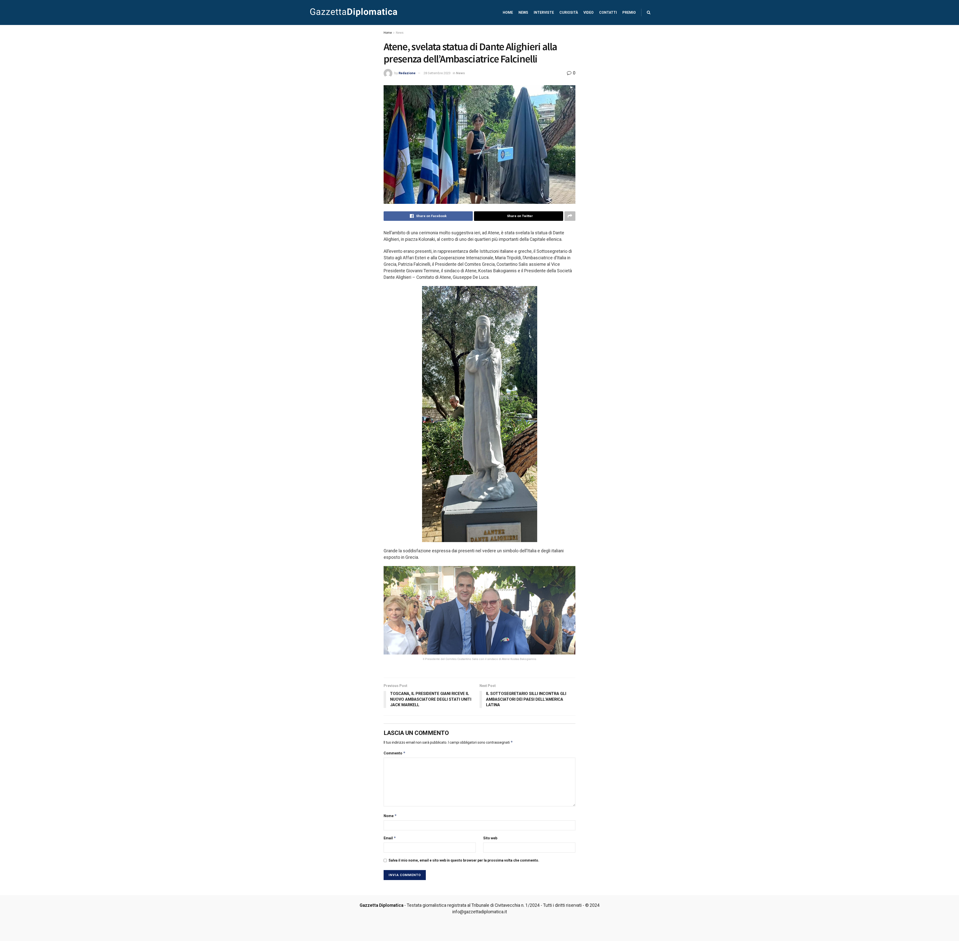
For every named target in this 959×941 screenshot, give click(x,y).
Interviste (544, 12)
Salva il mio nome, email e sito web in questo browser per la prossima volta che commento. (464, 860)
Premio (629, 12)
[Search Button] (649, 12)
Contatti (608, 12)
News (523, 12)
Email (390, 838)
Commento (395, 753)
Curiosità (568, 12)
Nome (390, 815)
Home (508, 12)
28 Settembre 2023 (437, 73)
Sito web (490, 838)
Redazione (407, 73)
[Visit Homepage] (353, 12)
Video (588, 12)
